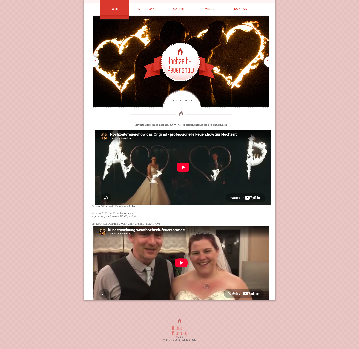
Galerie (179, 8)
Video (210, 8)
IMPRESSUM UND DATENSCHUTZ (179, 340)
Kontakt (241, 8)
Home (114, 8)
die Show (146, 8)
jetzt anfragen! (181, 100)
